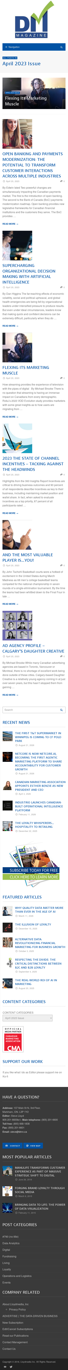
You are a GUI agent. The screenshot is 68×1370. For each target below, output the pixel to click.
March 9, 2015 (25, 1196)
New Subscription (12, 1322)
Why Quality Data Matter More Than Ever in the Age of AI (39, 910)
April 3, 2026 (25, 793)
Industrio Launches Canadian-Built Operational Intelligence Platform (39, 806)
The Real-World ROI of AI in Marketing (36, 982)
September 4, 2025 (28, 971)
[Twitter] (10, 1366)
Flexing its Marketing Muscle (26, 101)
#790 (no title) (10, 1236)
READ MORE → (10, 223)
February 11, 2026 (27, 814)
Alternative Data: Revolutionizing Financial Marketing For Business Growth (40, 943)
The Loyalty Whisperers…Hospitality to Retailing (34, 825)
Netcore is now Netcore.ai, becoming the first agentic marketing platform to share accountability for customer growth (38, 761)
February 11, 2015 (27, 1212)
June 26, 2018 (25, 1179)
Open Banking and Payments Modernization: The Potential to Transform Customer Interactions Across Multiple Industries (32, 165)
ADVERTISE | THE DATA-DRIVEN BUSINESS (30, 1316)
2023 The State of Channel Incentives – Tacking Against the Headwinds (33, 464)
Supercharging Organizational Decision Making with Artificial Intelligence (28, 274)
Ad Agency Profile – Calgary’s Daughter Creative (33, 648)
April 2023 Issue (12, 93)
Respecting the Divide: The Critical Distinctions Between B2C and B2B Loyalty (38, 964)
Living (6, 1263)
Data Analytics (10, 1243)
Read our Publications (15, 1335)
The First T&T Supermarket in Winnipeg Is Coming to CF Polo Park (38, 737)
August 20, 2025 (26, 988)
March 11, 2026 (26, 915)
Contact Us (9, 1349)
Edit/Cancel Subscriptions (17, 1329)
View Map (35, 1146)
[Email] (4, 1366)
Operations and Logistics (17, 1276)
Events (6, 1282)
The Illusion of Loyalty (33, 924)
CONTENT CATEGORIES (18, 1012)
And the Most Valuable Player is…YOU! (27, 557)
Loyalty (6, 1269)
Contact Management (15, 1342)
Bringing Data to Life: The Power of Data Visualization (40, 1207)
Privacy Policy (17, 1309)
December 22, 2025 (28, 831)
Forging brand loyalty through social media (40, 1190)
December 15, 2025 (28, 928)
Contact (14, 1146)
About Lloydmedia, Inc (15, 1304)
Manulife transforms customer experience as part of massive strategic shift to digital (40, 1172)
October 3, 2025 (26, 951)
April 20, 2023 (12, 181)
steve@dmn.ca (18, 1131)
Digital (6, 1250)
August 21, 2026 (26, 745)
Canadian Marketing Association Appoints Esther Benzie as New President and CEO (40, 786)
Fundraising (9, 1256)
